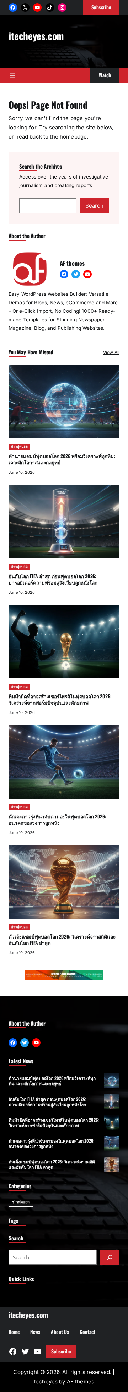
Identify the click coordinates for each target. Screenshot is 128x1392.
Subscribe (61, 1351)
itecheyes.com (36, 36)
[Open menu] (13, 75)
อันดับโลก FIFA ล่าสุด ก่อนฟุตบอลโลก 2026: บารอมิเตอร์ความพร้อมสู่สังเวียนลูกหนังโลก (53, 579)
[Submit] (109, 1257)
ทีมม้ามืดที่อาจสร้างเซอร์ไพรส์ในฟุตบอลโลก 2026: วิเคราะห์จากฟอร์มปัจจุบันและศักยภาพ (60, 699)
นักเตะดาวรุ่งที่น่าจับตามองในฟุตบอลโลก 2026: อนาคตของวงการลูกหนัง (57, 819)
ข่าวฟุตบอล (19, 447)
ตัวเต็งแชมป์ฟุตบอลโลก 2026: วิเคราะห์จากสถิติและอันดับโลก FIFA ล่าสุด (62, 939)
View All (111, 352)
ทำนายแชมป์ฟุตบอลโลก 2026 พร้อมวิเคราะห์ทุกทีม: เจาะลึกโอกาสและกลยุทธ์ (62, 459)
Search (94, 205)
